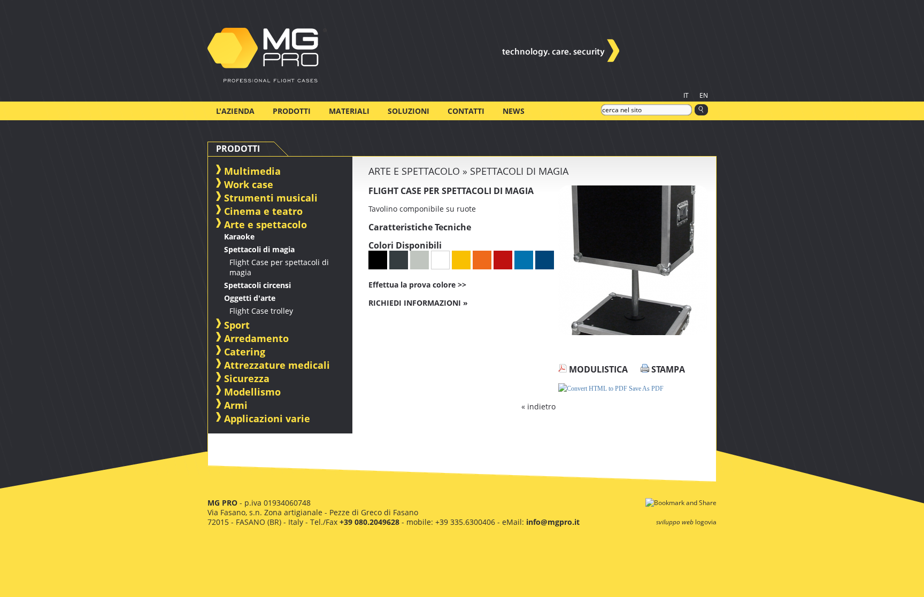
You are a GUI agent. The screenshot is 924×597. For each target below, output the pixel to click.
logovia (706, 521)
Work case (248, 184)
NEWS (514, 111)
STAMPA (667, 369)
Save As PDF (645, 388)
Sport (237, 325)
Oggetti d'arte (249, 298)
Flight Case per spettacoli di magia (279, 267)
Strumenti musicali (271, 197)
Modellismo (252, 391)
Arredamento (256, 338)
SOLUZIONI (408, 111)
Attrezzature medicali (277, 365)
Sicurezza (247, 378)
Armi (236, 405)
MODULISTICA (597, 369)
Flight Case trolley (261, 311)
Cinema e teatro (263, 211)
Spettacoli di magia (259, 249)
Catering (244, 351)
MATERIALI (349, 111)
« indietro (538, 406)
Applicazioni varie (267, 418)
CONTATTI (466, 111)
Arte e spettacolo (265, 224)
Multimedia (252, 171)
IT (686, 95)
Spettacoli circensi (257, 285)
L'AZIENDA (235, 111)
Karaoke (239, 236)
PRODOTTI (292, 111)
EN (703, 95)
